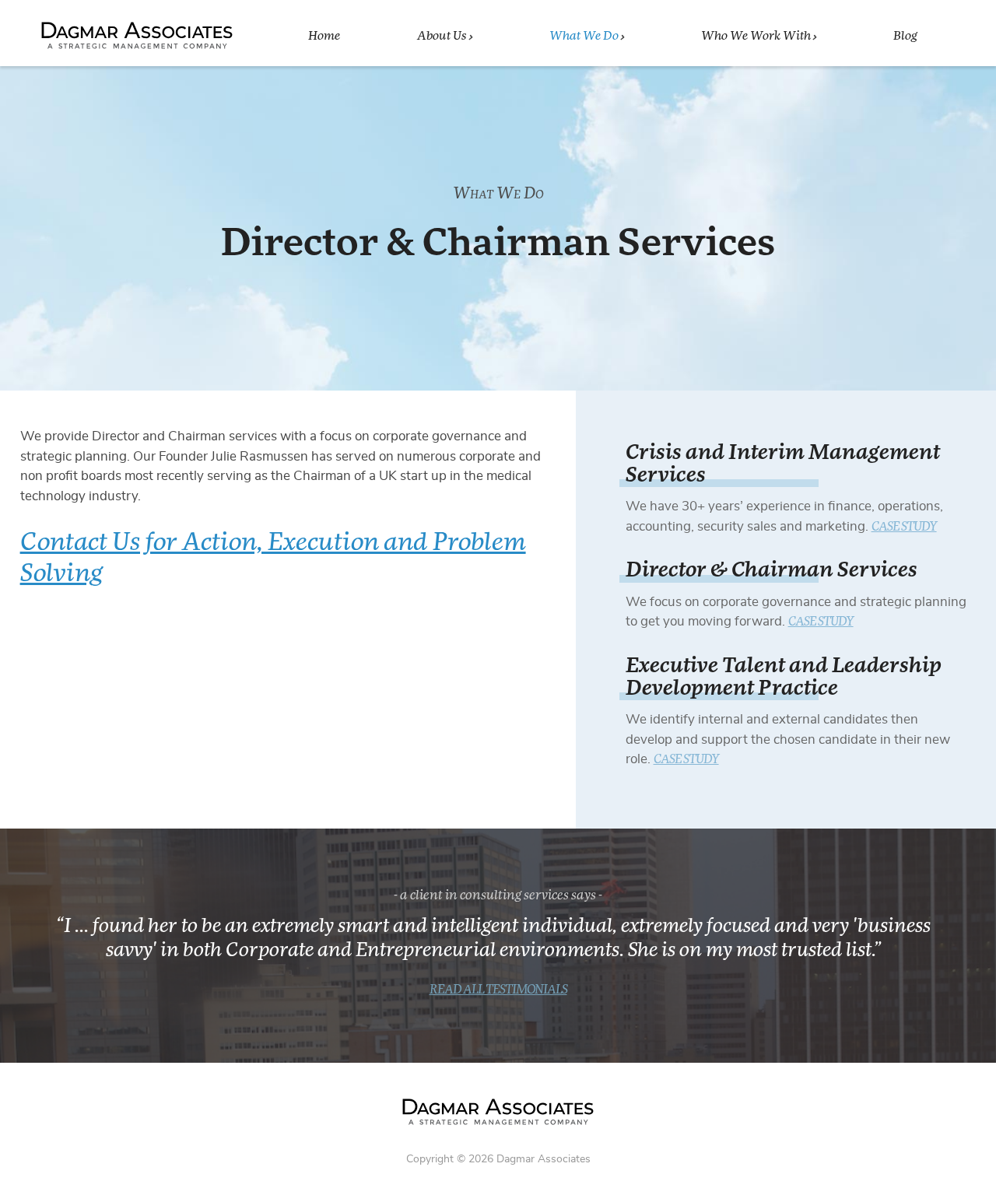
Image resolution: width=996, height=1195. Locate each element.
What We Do (584, 36)
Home (324, 36)
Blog (905, 36)
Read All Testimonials (498, 990)
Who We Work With (756, 36)
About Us (442, 36)
